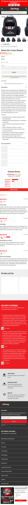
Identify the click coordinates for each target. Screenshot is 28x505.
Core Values (4, 455)
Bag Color (4, 62)
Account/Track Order (6, 471)
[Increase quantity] (25, 68)
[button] (3, 53)
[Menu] (2, 8)
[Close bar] (27, 1)
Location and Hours (6, 467)
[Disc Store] (14, 9)
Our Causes (4, 451)
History (3, 442)
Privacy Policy (4, 483)
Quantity (3, 65)
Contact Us (4, 463)
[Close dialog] (26, 487)
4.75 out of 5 (18, 174)
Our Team (3, 447)
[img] (3, 199)
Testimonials (4, 459)
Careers (3, 479)
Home (2, 46)
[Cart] (25, 8)
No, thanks (20, 502)
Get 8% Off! (21, 500)
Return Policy (4, 475)
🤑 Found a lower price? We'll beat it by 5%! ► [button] (14, 83)
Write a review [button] (14, 189)
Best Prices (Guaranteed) (7, 438)
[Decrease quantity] (2, 68)
